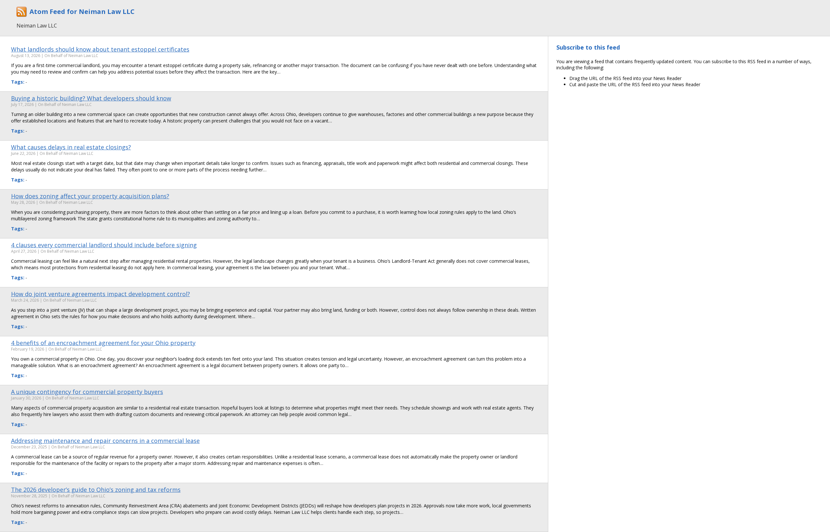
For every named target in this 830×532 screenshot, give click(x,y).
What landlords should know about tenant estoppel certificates (100, 49)
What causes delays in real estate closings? (71, 147)
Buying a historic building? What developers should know (91, 98)
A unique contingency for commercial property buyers (87, 392)
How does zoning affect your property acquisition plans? (90, 196)
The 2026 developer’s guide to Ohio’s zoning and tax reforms (96, 489)
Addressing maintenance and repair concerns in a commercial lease (105, 441)
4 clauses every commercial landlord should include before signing (104, 245)
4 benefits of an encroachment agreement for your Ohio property (103, 343)
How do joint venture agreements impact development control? (100, 294)
